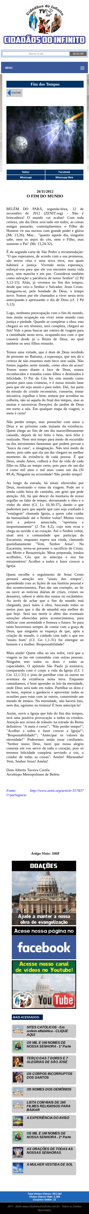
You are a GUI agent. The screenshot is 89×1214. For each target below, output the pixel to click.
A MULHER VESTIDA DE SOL (50, 1164)
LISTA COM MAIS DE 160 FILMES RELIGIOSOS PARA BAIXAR (48, 1106)
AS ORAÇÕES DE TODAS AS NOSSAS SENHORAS (50, 1150)
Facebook (64, 172)
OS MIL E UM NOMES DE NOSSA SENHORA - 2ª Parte (49, 1135)
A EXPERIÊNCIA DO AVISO (48, 1118)
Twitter (26, 172)
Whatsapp (26, 177)
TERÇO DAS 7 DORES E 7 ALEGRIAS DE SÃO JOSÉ (47, 1060)
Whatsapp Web (64, 177)
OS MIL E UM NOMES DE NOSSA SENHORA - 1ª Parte (49, 1044)
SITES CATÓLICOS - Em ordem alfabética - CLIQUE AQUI (47, 1031)
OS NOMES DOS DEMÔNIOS (49, 1089)
